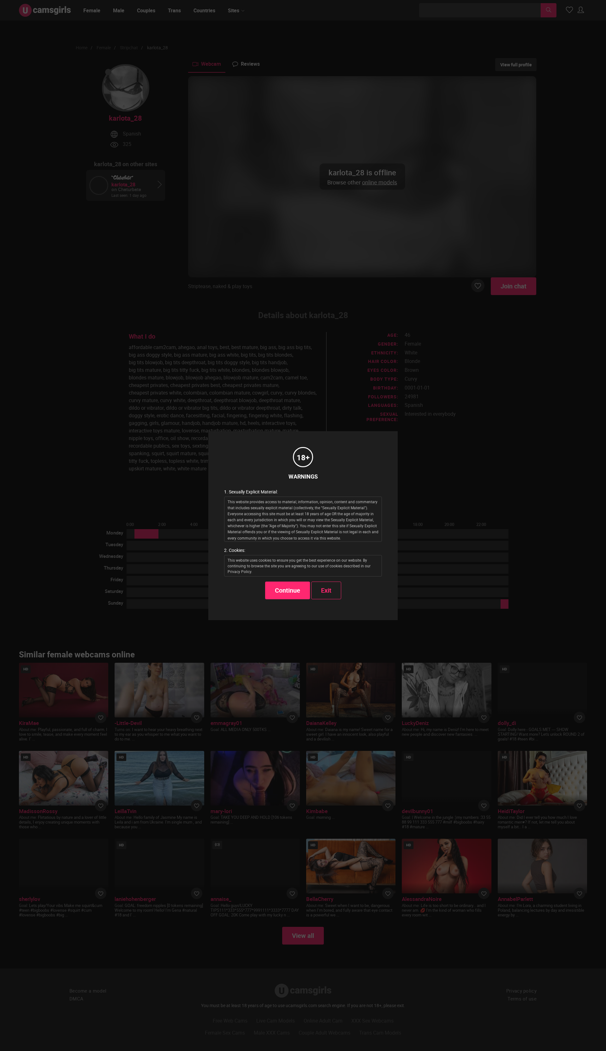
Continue (287, 590)
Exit (326, 590)
